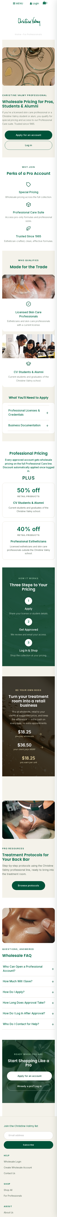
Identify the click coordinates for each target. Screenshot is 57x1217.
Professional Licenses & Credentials (28, 412)
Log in (28, 145)
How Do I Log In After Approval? (28, 1013)
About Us (8, 1212)
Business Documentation (28, 425)
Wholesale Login (12, 1161)
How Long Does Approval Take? (28, 1002)
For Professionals (13, 1195)
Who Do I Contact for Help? (28, 1024)
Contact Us (9, 1173)
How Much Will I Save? (28, 981)
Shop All (8, 1190)
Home (18, 34)
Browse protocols (28, 885)
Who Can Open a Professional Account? (28, 968)
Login (35, 3)
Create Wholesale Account (18, 1167)
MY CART (46, 3)
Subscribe (28, 1144)
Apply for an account (28, 135)
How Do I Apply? (28, 992)
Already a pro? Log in (29, 1086)
